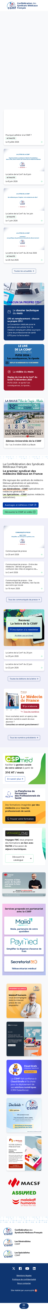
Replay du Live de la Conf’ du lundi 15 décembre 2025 (22, 378)
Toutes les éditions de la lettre (23, 679)
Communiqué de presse (16, 551)
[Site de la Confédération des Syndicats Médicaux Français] (22, 1231)
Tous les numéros (31, 711)
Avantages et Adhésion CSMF (19, 505)
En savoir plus (14, 778)
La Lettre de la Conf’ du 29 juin (19, 652)
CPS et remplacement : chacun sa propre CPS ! (23, 319)
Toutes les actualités (23, 271)
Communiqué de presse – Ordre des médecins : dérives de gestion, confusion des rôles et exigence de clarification (22, 567)
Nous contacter (24, 1283)
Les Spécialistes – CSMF (15, 494)
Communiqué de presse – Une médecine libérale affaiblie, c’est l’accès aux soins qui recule (22, 582)
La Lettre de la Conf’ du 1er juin (19, 213)
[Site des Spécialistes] (16, 1254)
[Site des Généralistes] (17, 1242)
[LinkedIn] (34, 1268)
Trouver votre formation (22, 818)
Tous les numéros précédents (23, 737)
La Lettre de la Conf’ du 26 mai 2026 (21, 253)
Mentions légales (24, 1275)
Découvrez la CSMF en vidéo (18, 512)
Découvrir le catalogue (18, 858)
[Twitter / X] (13, 1268)
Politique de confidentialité (24, 1279)
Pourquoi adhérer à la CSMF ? (19, 135)
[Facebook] (20, 1268)
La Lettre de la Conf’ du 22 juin (19, 664)
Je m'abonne (31, 706)
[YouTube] (27, 1268)
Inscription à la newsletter (25, 629)
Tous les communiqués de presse (23, 599)
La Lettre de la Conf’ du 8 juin (18, 174)
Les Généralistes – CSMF (15, 488)
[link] (30, 1290)
